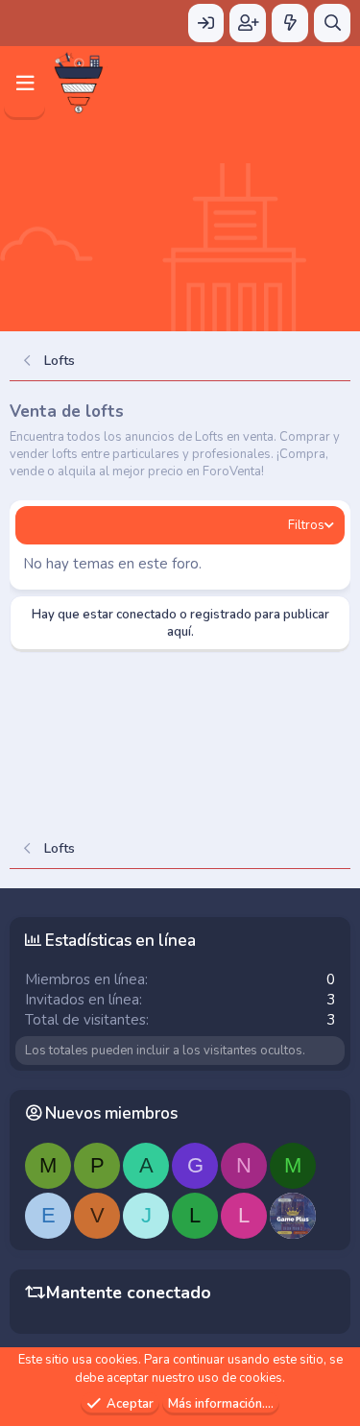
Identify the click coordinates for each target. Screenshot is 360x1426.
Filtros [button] (306, 525)
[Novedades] (290, 23)
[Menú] (24, 83)
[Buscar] (332, 23)
